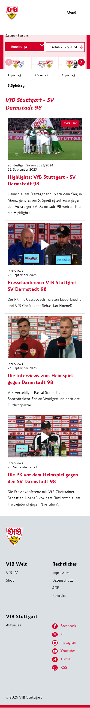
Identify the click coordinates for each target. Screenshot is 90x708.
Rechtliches (64, 564)
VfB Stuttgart (22, 616)
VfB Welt (16, 564)
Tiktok (65, 659)
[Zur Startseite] (12, 19)
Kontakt (59, 595)
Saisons (23, 36)
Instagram (68, 642)
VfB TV (12, 572)
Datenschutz (62, 580)
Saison (10, 36)
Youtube (67, 650)
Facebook (68, 625)
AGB (55, 587)
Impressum (60, 572)
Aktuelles (13, 625)
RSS (63, 667)
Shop (10, 580)
